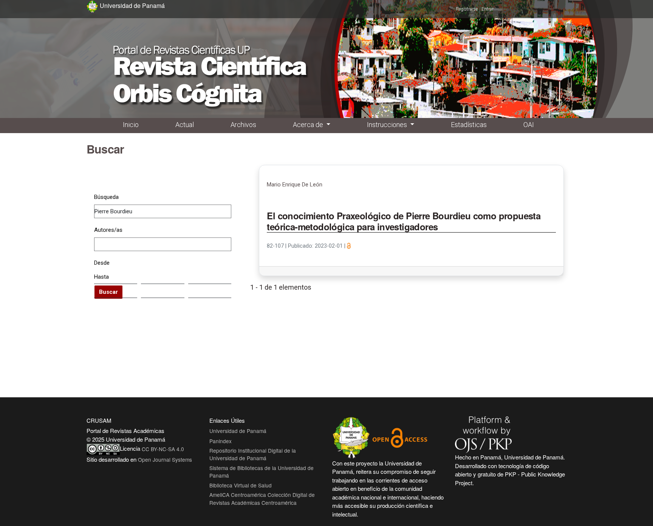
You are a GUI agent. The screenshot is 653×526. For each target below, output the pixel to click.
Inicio (131, 125)
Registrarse (467, 9)
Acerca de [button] (309, 125)
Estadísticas (469, 125)
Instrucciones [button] (388, 125)
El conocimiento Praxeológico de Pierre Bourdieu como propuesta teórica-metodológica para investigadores (403, 221)
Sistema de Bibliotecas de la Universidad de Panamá (261, 471)
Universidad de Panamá (237, 430)
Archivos (243, 125)
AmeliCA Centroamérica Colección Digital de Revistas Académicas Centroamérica (262, 498)
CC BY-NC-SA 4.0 (163, 449)
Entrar (487, 9)
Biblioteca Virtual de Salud (240, 485)
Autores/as (108, 230)
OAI (528, 125)
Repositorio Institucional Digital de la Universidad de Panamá (252, 454)
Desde (102, 262)
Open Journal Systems (165, 459)
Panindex (220, 441)
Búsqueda (106, 197)
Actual (184, 125)
